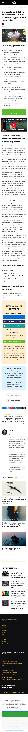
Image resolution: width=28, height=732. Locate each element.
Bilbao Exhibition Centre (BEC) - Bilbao (12, 679)
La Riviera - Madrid (7, 668)
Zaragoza (4, 637)
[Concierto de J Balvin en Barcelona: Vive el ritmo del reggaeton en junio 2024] (14, 35)
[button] (25, 696)
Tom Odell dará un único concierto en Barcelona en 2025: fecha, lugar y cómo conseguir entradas (13, 524)
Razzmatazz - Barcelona (8, 670)
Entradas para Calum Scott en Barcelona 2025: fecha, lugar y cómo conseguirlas (13, 549)
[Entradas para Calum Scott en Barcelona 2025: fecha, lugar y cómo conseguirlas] (14, 539)
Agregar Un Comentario (14, 560)
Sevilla (3, 632)
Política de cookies (9, 730)
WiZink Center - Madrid (8, 659)
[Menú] (3, 2)
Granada (4, 646)
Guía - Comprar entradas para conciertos (13, 692)
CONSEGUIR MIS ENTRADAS (14, 112)
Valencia (4, 630)
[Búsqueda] (25, 2)
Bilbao (3, 634)
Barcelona (5, 628)
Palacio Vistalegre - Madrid (9, 675)
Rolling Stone (6, 227)
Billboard (20, 225)
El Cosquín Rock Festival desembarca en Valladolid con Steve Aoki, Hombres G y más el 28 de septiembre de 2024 (18, 605)
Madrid (4, 625)
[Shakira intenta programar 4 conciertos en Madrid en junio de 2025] (5, 583)
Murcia (4, 641)
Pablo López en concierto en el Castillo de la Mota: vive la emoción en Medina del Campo (20, 420)
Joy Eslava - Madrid (7, 677)
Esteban (9, 24)
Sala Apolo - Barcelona (8, 665)
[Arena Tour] (14, 2)
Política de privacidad (18, 730)
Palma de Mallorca (7, 644)
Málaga (4, 639)
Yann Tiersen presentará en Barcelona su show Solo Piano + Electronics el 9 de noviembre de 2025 (14, 499)
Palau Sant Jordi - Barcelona (9, 661)
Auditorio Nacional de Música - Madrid (12, 663)
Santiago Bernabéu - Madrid (9, 672)
